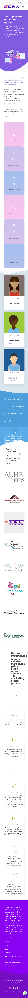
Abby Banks (14, 303)
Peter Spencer (14, 378)
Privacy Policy (9, 991)
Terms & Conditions (17, 991)
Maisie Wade (14, 341)
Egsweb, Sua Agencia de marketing (15, 980)
